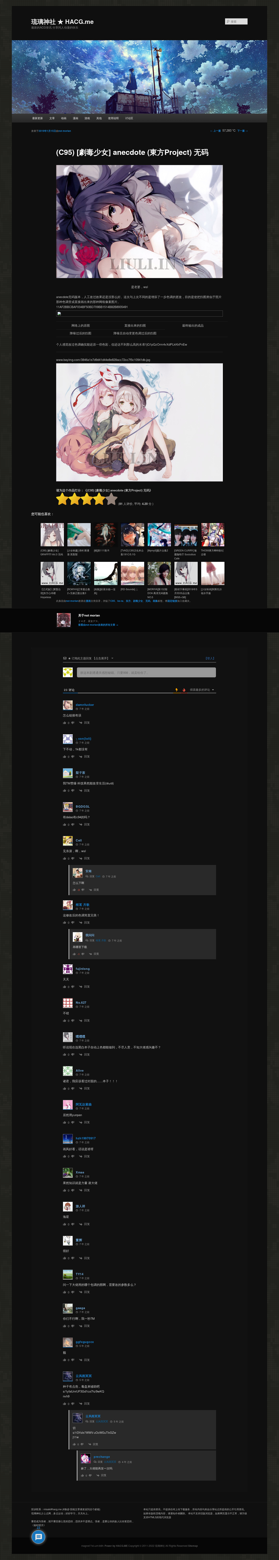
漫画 (75, 118)
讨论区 (129, 118)
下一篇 (242, 130)
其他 (99, 118)
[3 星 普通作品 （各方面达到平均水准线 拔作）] (87, 499)
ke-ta (120, 601)
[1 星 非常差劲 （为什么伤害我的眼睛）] (62, 499)
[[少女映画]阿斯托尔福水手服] (213, 584)
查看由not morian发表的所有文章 (98, 624)
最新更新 (37, 118)
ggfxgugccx (85, 1341)
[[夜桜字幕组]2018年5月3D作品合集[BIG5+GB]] (186, 584)
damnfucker (85, 704)
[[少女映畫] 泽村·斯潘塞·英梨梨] (79, 545)
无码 (147, 601)
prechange (102, 1457)
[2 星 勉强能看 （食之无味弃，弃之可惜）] (74, 499)
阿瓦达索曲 (84, 1104)
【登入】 (209, 658)
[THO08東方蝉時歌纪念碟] (213, 545)
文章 (52, 118)
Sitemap (193, 1546)
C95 (112, 601)
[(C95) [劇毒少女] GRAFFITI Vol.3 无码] (52, 545)
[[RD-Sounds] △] (132, 584)
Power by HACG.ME (116, 1546)
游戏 (87, 118)
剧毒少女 (138, 601)
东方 (128, 601)
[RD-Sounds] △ (129, 589)
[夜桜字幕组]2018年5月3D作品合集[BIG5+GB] (185, 593)
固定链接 (172, 601)
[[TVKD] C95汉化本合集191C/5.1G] (132, 545)
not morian (64, 131)
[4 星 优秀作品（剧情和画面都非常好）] (99, 499)
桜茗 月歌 (83, 904)
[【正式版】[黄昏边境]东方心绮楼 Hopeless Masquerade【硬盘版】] (52, 584)
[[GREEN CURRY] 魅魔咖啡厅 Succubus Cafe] (186, 545)
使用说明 (113, 118)
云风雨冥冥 (84, 1376)
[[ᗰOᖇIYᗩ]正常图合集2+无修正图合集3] (79, 584)
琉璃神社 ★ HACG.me (62, 21)
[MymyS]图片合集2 (157, 550)
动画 (63, 118)
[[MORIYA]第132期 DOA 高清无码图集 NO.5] (159, 584)
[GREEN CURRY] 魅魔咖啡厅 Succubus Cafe (185, 554)
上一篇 (215, 130)
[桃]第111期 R (101, 550)
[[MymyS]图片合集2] (159, 545)
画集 (155, 601)
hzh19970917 (86, 1138)
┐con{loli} (84, 738)
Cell (98, 876)
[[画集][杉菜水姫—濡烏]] (106, 584)
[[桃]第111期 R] (106, 545)
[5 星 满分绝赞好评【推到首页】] (111, 499)
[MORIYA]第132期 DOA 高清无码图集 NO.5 (157, 593)
